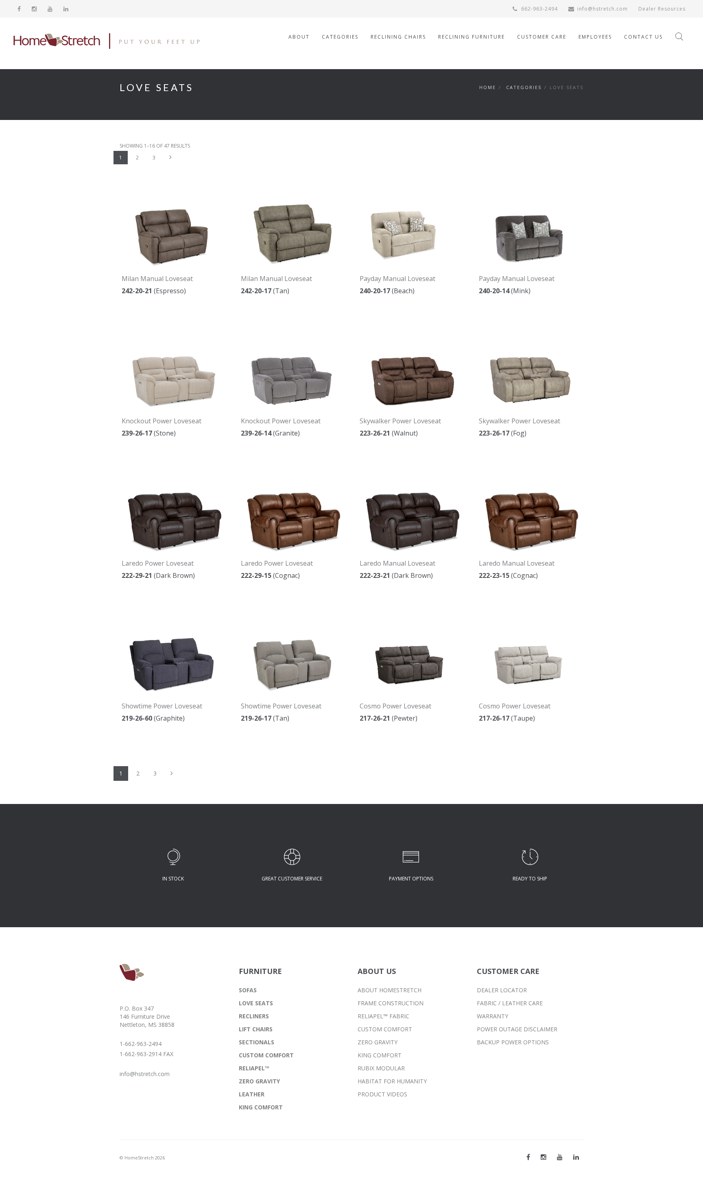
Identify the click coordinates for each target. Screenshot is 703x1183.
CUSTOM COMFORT (266, 1055)
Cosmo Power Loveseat (395, 706)
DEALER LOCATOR (502, 990)
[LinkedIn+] (576, 1157)
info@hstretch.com (602, 8)
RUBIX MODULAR (381, 1068)
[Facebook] (19, 8)
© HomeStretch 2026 (142, 1158)
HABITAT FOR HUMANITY (392, 1081)
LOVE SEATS (256, 1003)
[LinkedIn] (66, 8)
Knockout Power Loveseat (161, 420)
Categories (523, 87)
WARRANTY (492, 1016)
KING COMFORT (261, 1107)
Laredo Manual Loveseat (397, 563)
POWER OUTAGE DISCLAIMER (517, 1029)
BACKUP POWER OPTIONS (513, 1042)
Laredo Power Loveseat (158, 563)
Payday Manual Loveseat (397, 278)
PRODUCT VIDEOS (382, 1094)
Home (487, 87)
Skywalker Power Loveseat (400, 420)
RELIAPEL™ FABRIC (383, 1016)
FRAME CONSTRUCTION (391, 1003)
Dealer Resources (662, 8)
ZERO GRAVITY (259, 1081)
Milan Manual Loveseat (157, 278)
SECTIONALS (256, 1042)
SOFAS (248, 990)
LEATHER (251, 1094)
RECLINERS (254, 1016)
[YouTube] (50, 8)
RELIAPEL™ (254, 1068)
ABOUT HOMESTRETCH (389, 990)
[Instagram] (34, 8)
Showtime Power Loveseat (162, 706)
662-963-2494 (539, 8)
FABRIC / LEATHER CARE (510, 1003)
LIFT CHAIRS (256, 1029)
